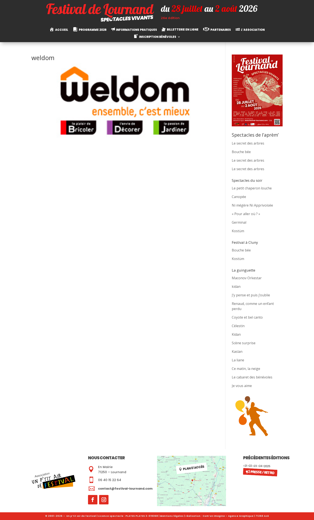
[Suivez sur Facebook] (92, 499)
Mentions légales (171, 516)
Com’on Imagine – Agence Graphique (228, 516)
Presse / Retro (262, 472)
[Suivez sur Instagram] (104, 499)
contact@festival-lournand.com (125, 488)
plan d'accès (193, 467)
